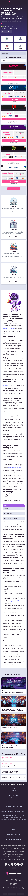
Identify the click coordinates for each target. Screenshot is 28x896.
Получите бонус (14, 79)
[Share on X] (2, 31)
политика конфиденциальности (14, 839)
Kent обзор (13, 82)
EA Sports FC (14, 797)
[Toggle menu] (2, 1)
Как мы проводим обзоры (13, 834)
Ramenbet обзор (13, 142)
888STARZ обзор (13, 121)
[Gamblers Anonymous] (11, 880)
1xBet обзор (13, 101)
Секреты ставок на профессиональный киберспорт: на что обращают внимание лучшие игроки (13, 819)
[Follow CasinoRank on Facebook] (6, 864)
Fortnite (14, 790)
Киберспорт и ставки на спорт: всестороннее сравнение (12, 812)
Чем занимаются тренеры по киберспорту (14, 815)
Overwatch (13, 788)
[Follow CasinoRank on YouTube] (15, 864)
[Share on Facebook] (5, 31)
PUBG (13, 793)
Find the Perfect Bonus (13, 809)
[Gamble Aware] (12, 888)
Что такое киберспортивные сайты (14, 806)
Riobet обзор (14, 162)
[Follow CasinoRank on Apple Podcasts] (21, 864)
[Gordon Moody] (13, 884)
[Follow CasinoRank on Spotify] (18, 864)
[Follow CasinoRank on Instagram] (9, 864)
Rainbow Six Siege (13, 795)
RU (13, 867)
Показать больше (13, 188)
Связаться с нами (13, 832)
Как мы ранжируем (14, 836)
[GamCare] (18, 880)
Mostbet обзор (14, 183)
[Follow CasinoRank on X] (12, 864)
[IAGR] (7, 880)
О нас (13, 829)
